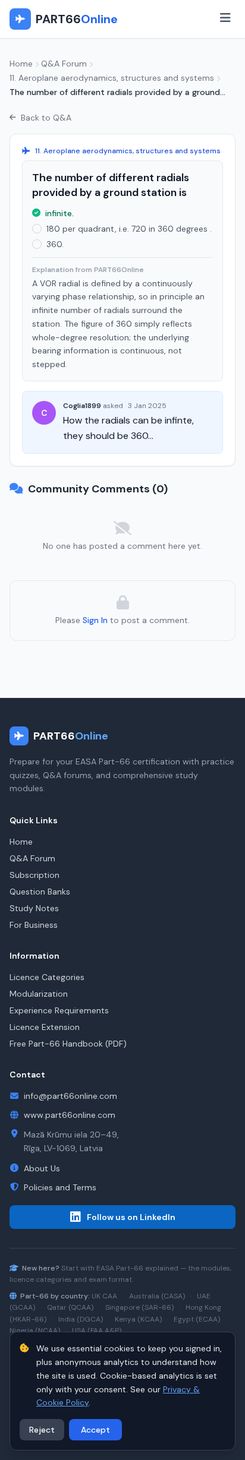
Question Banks (40, 891)
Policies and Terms (60, 1187)
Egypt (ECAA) (197, 1319)
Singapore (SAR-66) (139, 1307)
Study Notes (34, 908)
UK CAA (104, 1296)
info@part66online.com (70, 1096)
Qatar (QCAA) (70, 1307)
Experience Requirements (59, 1010)
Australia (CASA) (157, 1296)
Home (21, 63)
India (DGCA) (80, 1319)
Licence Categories (47, 977)
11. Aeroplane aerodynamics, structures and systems (112, 77)
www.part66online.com (69, 1115)
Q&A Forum (64, 63)
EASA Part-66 (119, 1268)
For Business (34, 924)
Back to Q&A (46, 117)
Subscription (34, 875)
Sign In (95, 620)
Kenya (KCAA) (138, 1319)
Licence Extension (45, 1027)
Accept (95, 1429)
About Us (42, 1168)
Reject (42, 1429)
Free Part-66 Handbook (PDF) (68, 1043)
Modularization (39, 993)
